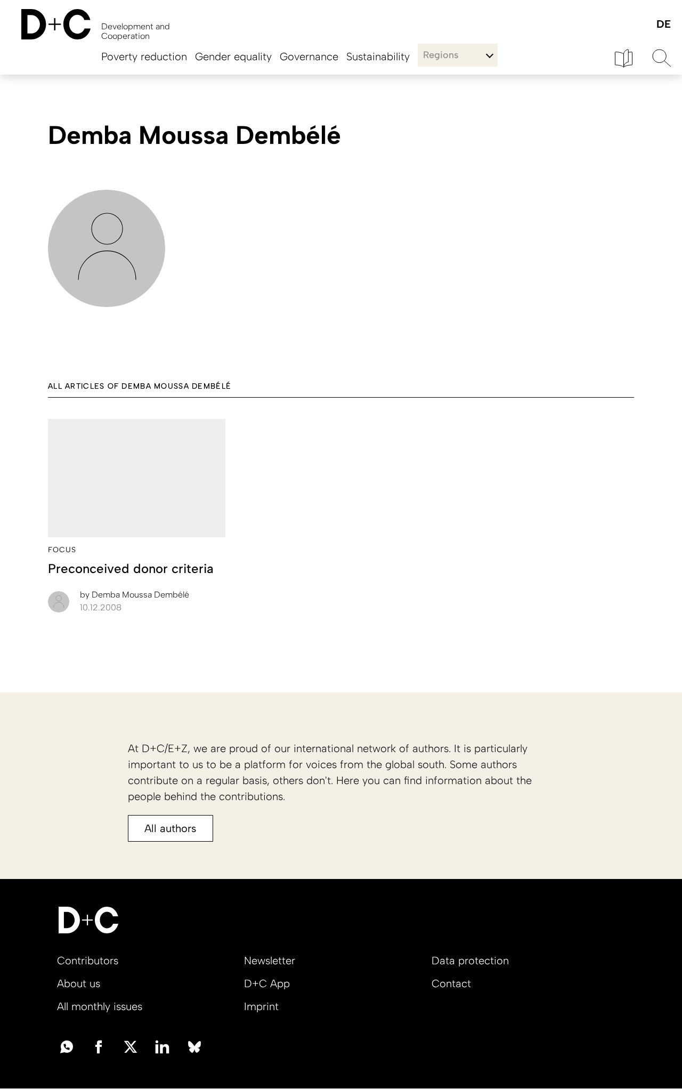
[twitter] (130, 1045)
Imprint (261, 1006)
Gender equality (233, 56)
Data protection (470, 960)
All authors (170, 828)
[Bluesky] (194, 1045)
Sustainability (378, 56)
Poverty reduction (144, 56)
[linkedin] (162, 1045)
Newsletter (269, 960)
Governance (309, 56)
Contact (451, 983)
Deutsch (663, 24)
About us (78, 983)
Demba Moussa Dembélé (134, 595)
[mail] (66, 1045)
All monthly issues (99, 1006)
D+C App (267, 983)
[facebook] (98, 1045)
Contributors (87, 960)
